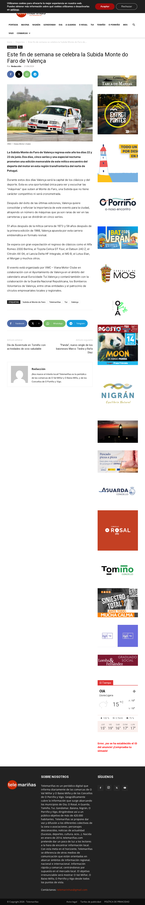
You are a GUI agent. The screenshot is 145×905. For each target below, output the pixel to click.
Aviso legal (71, 901)
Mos (125, 24)
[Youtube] (125, 788)
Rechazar (126, 6)
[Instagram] (108, 787)
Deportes (20, 41)
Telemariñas (55, 302)
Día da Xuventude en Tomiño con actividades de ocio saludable (26, 346)
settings (14, 9)
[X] (18, 74)
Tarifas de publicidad (90, 901)
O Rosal (83, 24)
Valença (74, 302)
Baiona (25, 24)
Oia (60, 24)
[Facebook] (10, 74)
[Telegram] (35, 74)
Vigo (11, 33)
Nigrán (36, 24)
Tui (92, 24)
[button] (133, 25)
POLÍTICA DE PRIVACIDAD (116, 901)
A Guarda (71, 24)
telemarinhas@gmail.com (72, 889)
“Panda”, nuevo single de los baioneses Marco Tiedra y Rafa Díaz (74, 348)
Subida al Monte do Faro (34, 302)
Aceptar (104, 6)
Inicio (9, 41)
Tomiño (101, 24)
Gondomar (50, 24)
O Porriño (114, 24)
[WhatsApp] (26, 74)
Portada (13, 24)
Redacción (16, 66)
